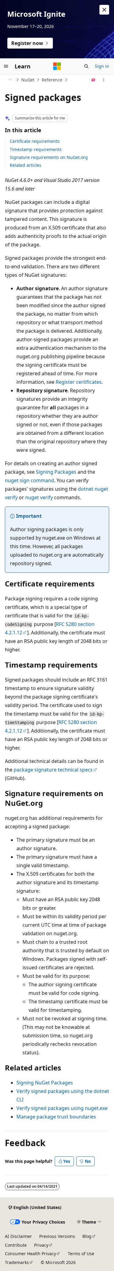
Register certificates (79, 382)
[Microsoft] (57, 66)
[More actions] (103, 80)
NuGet (27, 80)
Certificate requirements (35, 141)
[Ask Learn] (93, 80)
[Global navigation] (6, 66)
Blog (87, 1236)
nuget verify (39, 497)
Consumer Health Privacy (30, 1253)
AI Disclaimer (18, 1236)
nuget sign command (29, 480)
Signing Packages (56, 472)
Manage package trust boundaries (56, 1116)
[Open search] (86, 66)
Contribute (16, 1245)
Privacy (41, 1245)
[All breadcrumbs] (10, 80)
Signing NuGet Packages (44, 1082)
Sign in (102, 66)
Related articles (25, 165)
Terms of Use (81, 1253)
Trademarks (17, 1262)
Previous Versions (57, 1236)
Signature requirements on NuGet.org (49, 157)
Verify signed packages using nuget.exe (62, 1108)
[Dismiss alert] (104, 10)
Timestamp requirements (36, 149)
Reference (52, 80)
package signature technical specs (53, 769)
